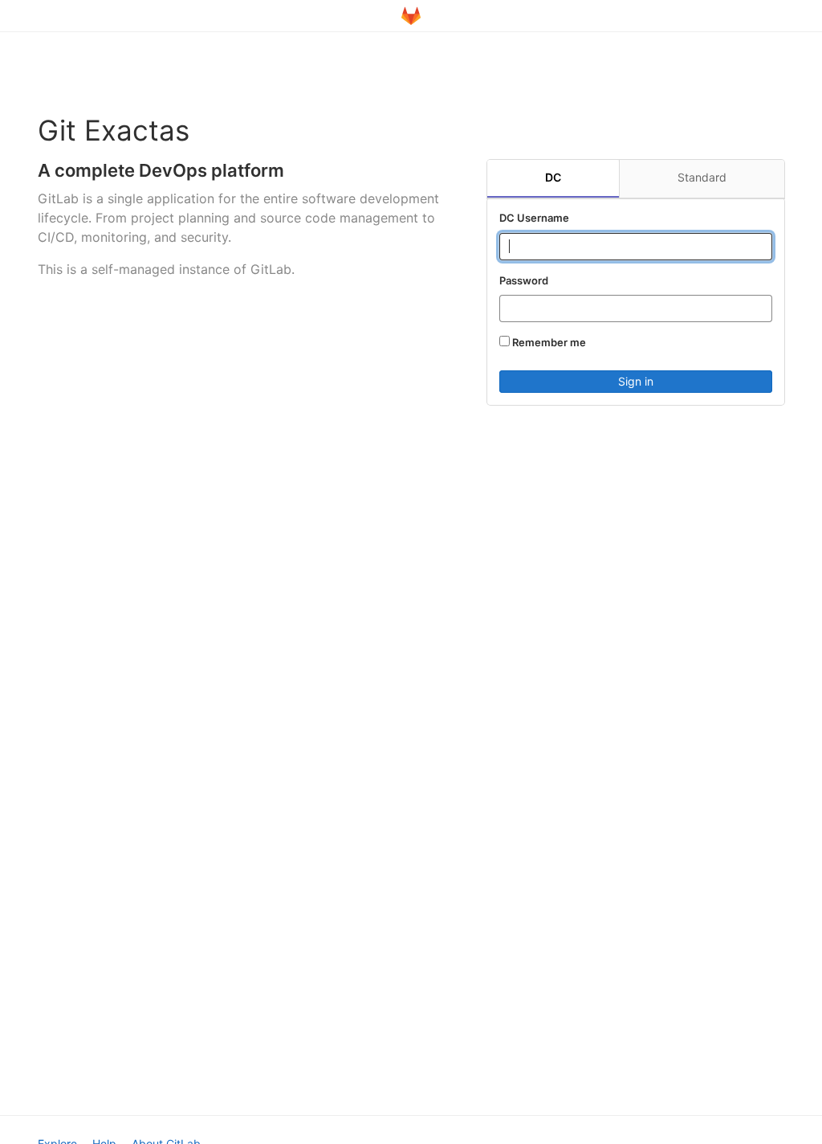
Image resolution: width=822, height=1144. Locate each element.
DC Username (534, 217)
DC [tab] (553, 177)
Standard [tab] (702, 177)
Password (523, 280)
